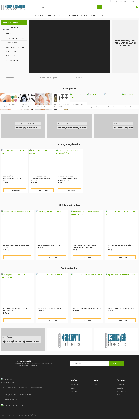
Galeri (93, 15)
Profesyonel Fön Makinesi (25, 123)
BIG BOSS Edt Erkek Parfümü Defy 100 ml (87, 308)
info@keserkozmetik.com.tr (19, 394)
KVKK (95, 385)
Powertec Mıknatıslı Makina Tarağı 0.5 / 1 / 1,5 (67, 179)
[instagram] (110, 1)
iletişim (73, 388)
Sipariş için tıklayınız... (28, 127)
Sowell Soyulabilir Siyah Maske (49, 245)
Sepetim (120, 388)
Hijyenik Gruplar (11, 43)
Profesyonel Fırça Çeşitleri (72, 127)
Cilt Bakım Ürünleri (12, 34)
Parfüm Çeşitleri (11, 56)
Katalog (84, 15)
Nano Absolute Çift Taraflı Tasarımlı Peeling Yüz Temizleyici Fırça (85, 246)
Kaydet (115, 363)
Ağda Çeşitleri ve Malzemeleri (10, 28)
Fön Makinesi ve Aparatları (15, 38)
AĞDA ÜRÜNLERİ (7, 337)
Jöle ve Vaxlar (113, 107)
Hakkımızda (50, 15)
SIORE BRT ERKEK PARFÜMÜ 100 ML (49, 308)
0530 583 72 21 (121, 1)
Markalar (62, 15)
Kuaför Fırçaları (63, 123)
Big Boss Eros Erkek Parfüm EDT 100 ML (121, 308)
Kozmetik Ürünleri (9, 176)
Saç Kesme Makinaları (38, 176)
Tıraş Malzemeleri (12, 60)
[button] (135, 7)
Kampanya (73, 15)
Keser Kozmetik (119, 123)
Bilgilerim (120, 394)
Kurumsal (74, 385)
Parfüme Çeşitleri (123, 127)
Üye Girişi (134, 1)
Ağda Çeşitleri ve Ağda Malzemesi (21, 341)
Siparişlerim (121, 391)
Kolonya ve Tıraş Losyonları (15, 47)
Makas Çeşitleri (11, 51)
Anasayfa (39, 15)
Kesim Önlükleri (130, 107)
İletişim (101, 15)
